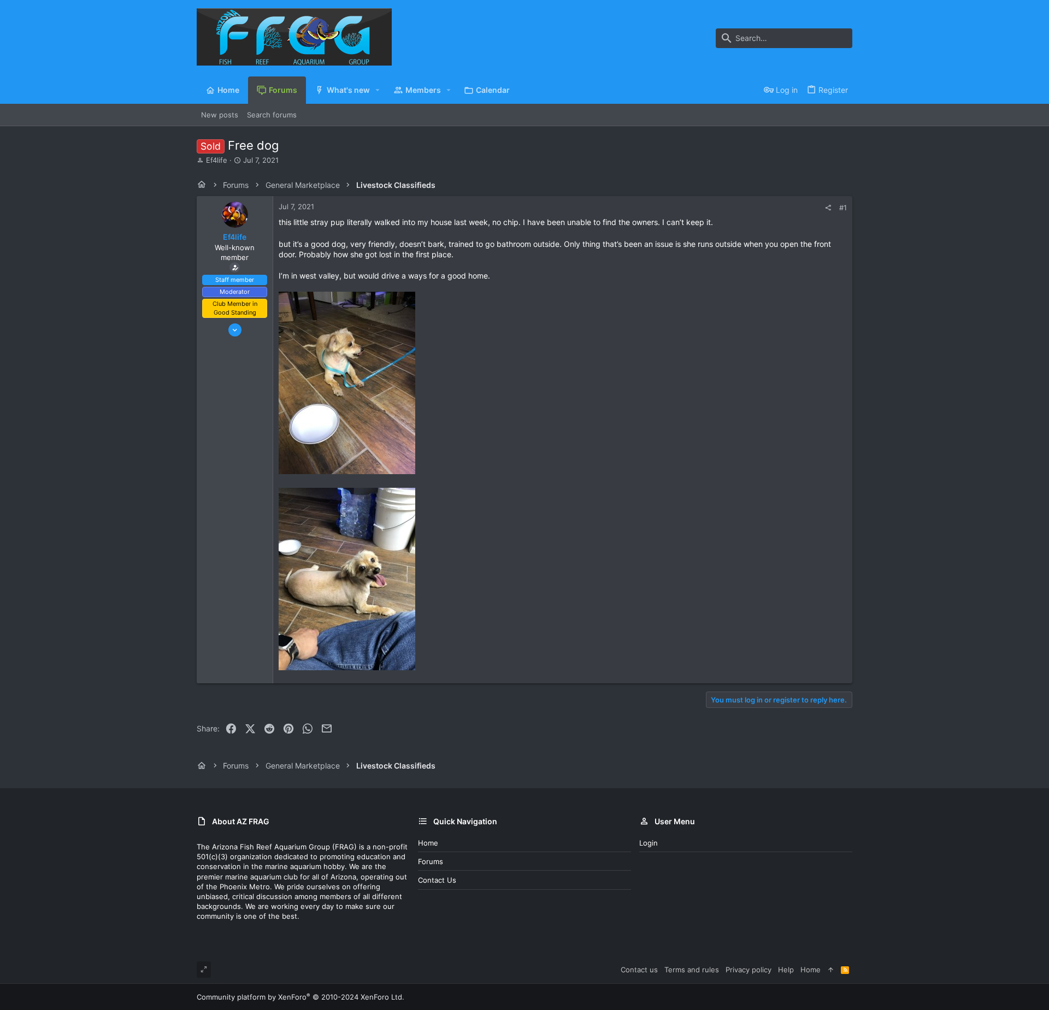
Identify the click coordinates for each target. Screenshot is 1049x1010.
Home (428, 842)
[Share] (828, 208)
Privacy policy (748, 969)
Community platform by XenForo (300, 997)
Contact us (437, 880)
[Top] (831, 969)
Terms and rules (691, 969)
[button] (378, 90)
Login (648, 842)
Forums (430, 861)
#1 (843, 207)
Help (786, 969)
